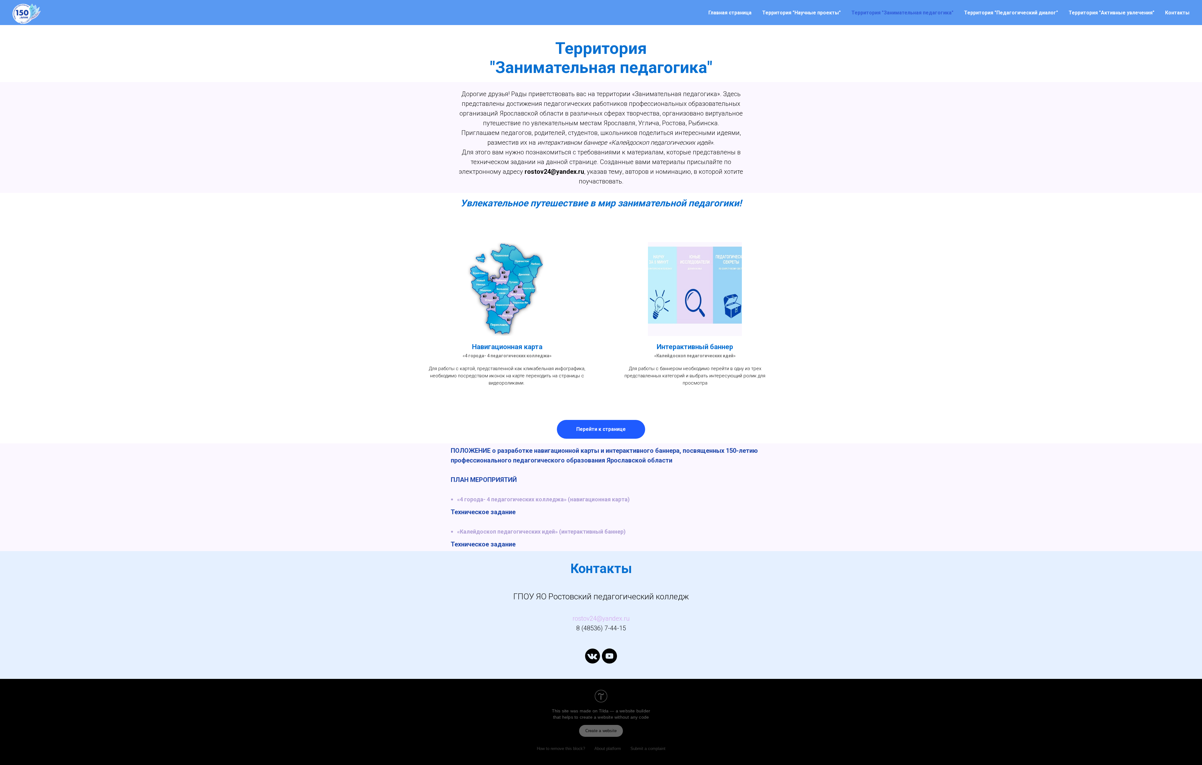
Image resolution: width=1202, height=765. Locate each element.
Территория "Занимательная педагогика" (902, 13)
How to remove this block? (561, 748)
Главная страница (730, 13)
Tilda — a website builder (624, 710)
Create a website (601, 730)
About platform (607, 748)
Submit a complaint (647, 748)
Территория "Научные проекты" (801, 13)
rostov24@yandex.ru (601, 618)
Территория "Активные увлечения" (1111, 13)
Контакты (1177, 13)
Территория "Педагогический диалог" (1011, 13)
